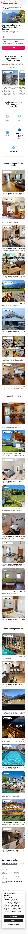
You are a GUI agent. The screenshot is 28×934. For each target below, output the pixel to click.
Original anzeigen (12, 3)
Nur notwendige (13, 920)
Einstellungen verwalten (13, 924)
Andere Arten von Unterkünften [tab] (9, 863)
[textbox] (7, 43)
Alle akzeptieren (13, 916)
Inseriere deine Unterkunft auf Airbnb (13, 7)
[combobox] (13, 38)
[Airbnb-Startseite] (3, 7)
